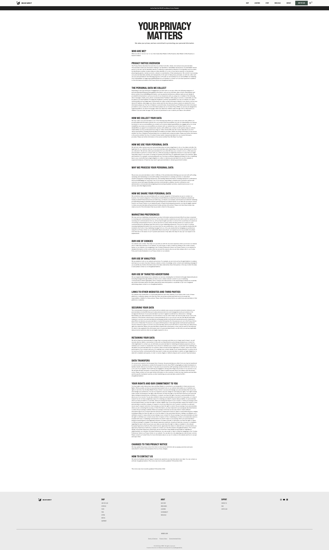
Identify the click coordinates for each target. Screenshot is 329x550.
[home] (24, 3)
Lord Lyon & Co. (177, 547)
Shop (247, 3)
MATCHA (103, 518)
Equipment (103, 521)
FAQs (222, 506)
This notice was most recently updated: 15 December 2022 (148, 469)
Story (267, 3)
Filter (102, 509)
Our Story (163, 503)
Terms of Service (152, 538)
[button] (310, 3)
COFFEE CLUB (224, 509)
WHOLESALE (278, 3)
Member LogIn (164, 533)
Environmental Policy (175, 538)
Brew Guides (164, 506)
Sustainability (164, 512)
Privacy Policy (163, 538)
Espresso (103, 506)
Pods (102, 512)
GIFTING (103, 515)
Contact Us (224, 503)
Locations (257, 3)
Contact (289, 3)
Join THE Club (301, 3)
